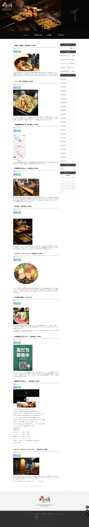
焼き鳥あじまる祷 (38, 35)
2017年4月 (64, 149)
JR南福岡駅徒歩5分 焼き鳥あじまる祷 (26, 124)
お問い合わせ (61, 35)
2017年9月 (64, 137)
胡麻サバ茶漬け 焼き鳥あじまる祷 (25, 45)
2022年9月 (64, 106)
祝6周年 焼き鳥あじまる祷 (68, 67)
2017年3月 (64, 153)
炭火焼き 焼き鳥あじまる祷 (23, 206)
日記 (63, 168)
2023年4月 (64, 82)
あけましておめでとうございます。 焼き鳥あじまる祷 (31, 449)
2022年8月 (64, 110)
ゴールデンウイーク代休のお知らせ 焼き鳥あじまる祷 (69, 63)
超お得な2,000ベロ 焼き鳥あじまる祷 (69, 59)
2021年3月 (64, 125)
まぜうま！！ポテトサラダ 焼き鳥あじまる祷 (28, 253)
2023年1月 (64, 94)
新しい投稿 (39, 485)
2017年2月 (64, 157)
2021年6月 (64, 114)
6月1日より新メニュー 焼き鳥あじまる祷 (69, 55)
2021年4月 (64, 122)
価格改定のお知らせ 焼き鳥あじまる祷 (27, 381)
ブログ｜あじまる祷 (3, 0)
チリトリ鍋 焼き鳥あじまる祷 (24, 81)
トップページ (26, 35)
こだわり (36, 515)
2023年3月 (64, 86)
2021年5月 (64, 118)
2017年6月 (64, 141)
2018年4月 (64, 133)
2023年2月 (64, 90)
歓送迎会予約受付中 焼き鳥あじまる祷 (69, 71)
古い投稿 (33, 485)
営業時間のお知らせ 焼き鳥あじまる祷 (26, 168)
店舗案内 (36, 517)
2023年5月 (64, 79)
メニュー (36, 518)
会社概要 (49, 35)
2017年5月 (64, 145)
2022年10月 (64, 102)
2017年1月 (64, 161)
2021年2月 (64, 129)
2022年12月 (64, 98)
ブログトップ (68, 44)
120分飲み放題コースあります (23, 297)
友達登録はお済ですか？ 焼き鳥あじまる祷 (28, 336)
